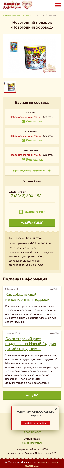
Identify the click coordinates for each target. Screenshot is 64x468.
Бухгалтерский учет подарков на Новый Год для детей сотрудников (30, 344)
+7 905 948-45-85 (32, 432)
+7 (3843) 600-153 (25, 196)
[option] (10, 86)
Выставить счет (35, 212)
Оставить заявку (32, 222)
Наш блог (32, 395)
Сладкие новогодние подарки (17, 15)
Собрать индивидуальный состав (29, 171)
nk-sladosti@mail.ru (32, 443)
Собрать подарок (35, 423)
